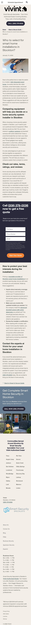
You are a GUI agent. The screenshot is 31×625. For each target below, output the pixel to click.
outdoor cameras (14, 131)
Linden (18, 488)
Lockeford (9, 470)
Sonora (18, 459)
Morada (8, 488)
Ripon (8, 477)
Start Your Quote (15, 255)
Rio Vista (18, 456)
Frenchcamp (20, 470)
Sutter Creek (19, 463)
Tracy (7, 456)
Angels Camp (10, 459)
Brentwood (19, 481)
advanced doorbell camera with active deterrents (16, 310)
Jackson (8, 463)
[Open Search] (27, 2)
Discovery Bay (20, 474)
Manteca (18, 484)
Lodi (7, 484)
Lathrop (18, 477)
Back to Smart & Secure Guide (14, 383)
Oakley (8, 481)
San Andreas (10, 466)
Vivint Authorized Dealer (11, 579)
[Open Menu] (2, 2)
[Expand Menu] (18, 12)
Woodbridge (9, 474)
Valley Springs (20, 466)
